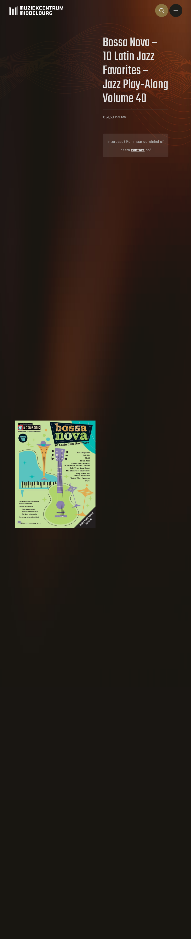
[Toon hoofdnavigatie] (175, 10)
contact (138, 149)
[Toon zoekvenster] (161, 10)
